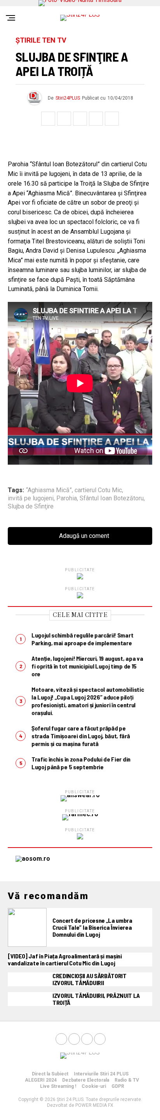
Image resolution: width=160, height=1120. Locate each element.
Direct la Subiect (50, 1074)
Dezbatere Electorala (85, 1080)
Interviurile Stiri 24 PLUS (101, 1074)
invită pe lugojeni (31, 498)
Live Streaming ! (58, 1086)
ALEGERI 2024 (41, 1080)
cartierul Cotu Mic (98, 490)
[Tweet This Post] (64, 119)
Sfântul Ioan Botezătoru (112, 498)
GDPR (117, 1086)
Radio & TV (127, 1080)
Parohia (66, 498)
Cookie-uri (94, 1086)
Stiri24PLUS (68, 98)
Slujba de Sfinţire (31, 506)
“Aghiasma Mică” (49, 490)
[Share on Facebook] (48, 119)
